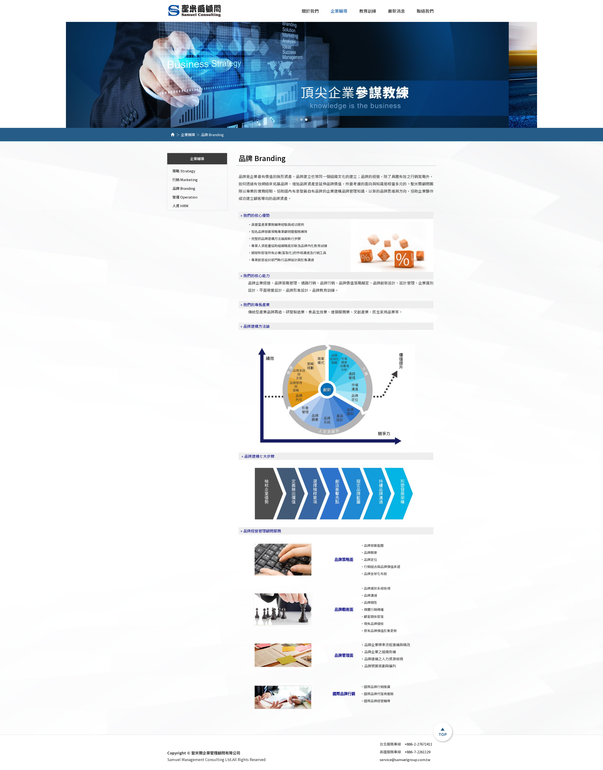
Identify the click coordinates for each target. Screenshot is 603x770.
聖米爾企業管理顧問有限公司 (195, 11)
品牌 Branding (183, 188)
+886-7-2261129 (405, 751)
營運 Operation (184, 197)
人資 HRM (180, 205)
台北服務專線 (391, 744)
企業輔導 (188, 134)
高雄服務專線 (391, 752)
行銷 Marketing (185, 179)
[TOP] (443, 732)
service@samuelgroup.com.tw (405, 759)
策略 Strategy (183, 170)
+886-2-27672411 (406, 744)
